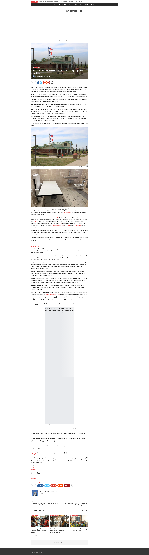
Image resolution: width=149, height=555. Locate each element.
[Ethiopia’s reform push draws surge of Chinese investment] (79, 521)
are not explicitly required (51, 217)
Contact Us (33, 478)
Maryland (61, 225)
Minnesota (67, 225)
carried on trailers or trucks (53, 294)
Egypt (71, 4)
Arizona (53, 225)
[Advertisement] (74, 27)
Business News (63, 4)
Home (54, 4)
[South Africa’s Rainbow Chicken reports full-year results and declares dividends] (59, 521)
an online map (67, 212)
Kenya (86, 4)
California (36, 221)
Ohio (61, 223)
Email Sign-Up (35, 246)
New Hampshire (77, 225)
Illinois (57, 225)
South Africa (78, 4)
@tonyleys (33, 469)
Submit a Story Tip (35, 482)
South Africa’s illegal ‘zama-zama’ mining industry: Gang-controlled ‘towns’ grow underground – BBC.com (62, 1)
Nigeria (93, 4)
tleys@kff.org (34, 467)
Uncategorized (36, 67)
